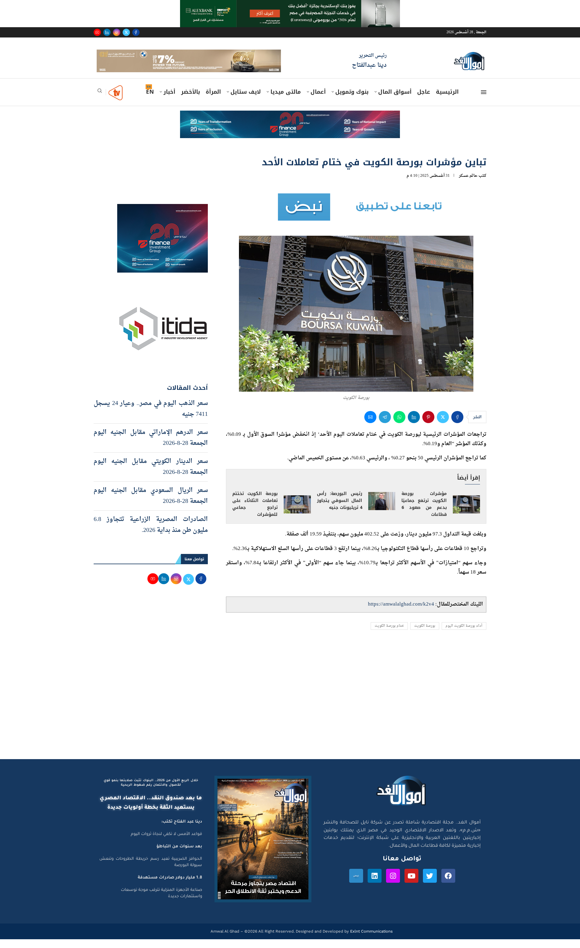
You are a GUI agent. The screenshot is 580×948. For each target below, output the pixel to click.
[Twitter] (126, 32)
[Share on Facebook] (457, 426)
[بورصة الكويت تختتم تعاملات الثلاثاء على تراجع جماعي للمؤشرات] (297, 513)
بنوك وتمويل (352, 100)
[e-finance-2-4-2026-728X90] (290, 125)
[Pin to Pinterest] (428, 426)
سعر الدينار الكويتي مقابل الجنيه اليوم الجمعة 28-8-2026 (151, 475)
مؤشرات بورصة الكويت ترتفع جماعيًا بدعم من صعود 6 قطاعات (424, 512)
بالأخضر (190, 100)
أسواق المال (394, 100)
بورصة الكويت (424, 634)
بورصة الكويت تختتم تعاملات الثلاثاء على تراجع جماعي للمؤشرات (255, 512)
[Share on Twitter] (443, 426)
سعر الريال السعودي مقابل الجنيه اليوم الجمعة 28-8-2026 (151, 504)
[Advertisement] (290, 710)
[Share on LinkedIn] (414, 426)
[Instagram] (116, 32)
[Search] (100, 101)
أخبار (169, 100)
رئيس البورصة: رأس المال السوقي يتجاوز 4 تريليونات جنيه (339, 509)
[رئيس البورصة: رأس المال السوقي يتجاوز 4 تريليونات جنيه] (381, 509)
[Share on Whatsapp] (399, 426)
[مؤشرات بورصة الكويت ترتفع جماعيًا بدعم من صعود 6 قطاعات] (466, 513)
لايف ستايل (245, 100)
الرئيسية (447, 100)
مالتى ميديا (285, 100)
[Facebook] (136, 32)
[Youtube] (97, 32)
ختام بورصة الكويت (389, 634)
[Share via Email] (370, 426)
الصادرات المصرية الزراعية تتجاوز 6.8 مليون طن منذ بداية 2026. (151, 533)
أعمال (318, 100)
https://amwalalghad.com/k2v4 (401, 613)
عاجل (423, 100)
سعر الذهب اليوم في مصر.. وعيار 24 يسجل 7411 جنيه (151, 417)
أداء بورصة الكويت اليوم (464, 634)
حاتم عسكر (468, 184)
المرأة (213, 100)
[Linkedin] (107, 32)
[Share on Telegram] (385, 426)
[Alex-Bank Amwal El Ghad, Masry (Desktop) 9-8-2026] (290, 5)
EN (150, 100)
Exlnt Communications (371, 939)
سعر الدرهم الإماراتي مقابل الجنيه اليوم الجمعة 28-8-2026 (151, 446)
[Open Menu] (483, 101)
